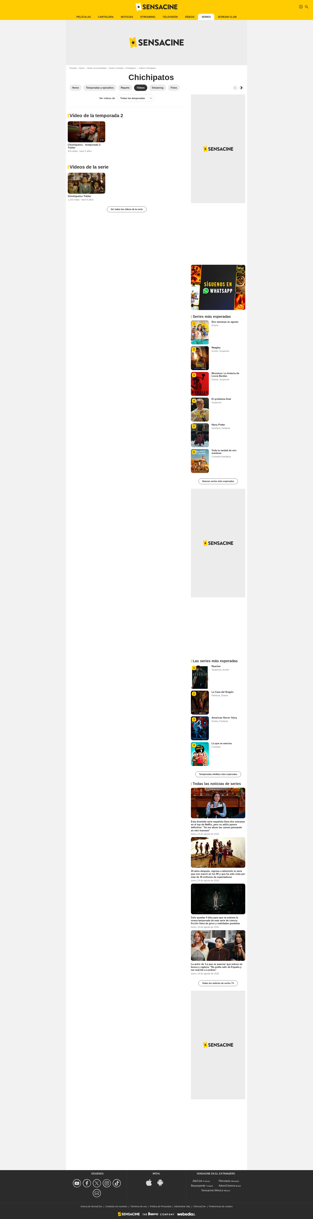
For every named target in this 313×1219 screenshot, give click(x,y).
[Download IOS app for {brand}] (151, 1182)
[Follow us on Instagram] (107, 1183)
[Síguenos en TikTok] (117, 1183)
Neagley (216, 347)
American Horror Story (224, 717)
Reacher (216, 666)
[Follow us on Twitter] (97, 1183)
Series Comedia (116, 68)
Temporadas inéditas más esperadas (218, 774)
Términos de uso (138, 1206)
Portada (73, 68)
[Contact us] (97, 1193)
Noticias (127, 16)
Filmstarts (224, 1180)
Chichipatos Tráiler (79, 196)
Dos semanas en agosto (225, 322)
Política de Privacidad (160, 1206)
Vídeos (189, 16)
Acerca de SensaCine (91, 1206)
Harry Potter (218, 424)
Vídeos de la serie (89, 167)
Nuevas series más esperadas (218, 481)
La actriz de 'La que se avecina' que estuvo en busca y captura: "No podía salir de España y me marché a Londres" (216, 967)
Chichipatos (131, 68)
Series (206, 16)
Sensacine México (212, 1190)
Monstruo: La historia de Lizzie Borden (225, 374)
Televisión (170, 16)
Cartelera (106, 16)
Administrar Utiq (182, 1206)
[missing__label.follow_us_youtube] (77, 1183)
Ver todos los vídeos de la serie (127, 209)
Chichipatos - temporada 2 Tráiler (84, 146)
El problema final (221, 399)
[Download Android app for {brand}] (162, 1182)
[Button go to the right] (241, 88)
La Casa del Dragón (222, 692)
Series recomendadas (97, 68)
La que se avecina (222, 743)
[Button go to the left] (235, 88)
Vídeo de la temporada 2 (96, 115)
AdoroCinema (227, 1185)
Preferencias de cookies (221, 1206)
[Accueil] (156, 6)
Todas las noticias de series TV (218, 983)
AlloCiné (197, 1180)
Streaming (147, 16)
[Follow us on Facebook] (87, 1183)
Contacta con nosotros (116, 1206)
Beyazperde (198, 1185)
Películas (83, 16)
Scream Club (227, 16)
